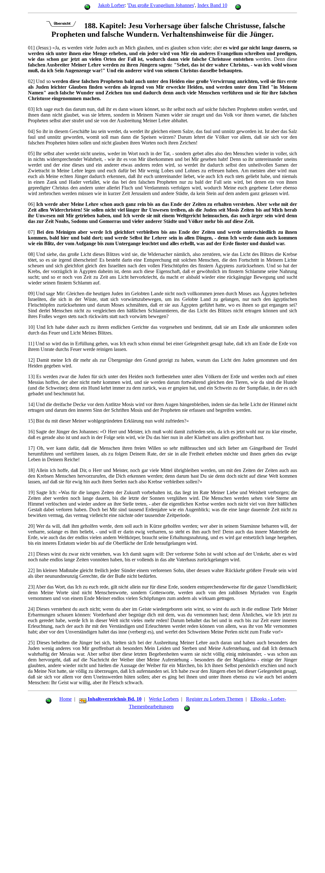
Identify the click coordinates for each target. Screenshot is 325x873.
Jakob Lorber (111, 5)
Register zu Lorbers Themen (214, 699)
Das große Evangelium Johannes (161, 5)
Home (65, 699)
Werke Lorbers (164, 699)
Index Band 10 (212, 5)
